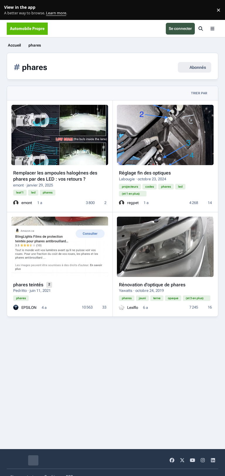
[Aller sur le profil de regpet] (121, 203)
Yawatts (125, 290)
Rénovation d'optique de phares (152, 284)
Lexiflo (132, 307)
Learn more (11, 10)
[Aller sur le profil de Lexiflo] (121, 307)
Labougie (127, 179)
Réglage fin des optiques (145, 173)
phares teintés (29, 284)
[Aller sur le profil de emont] (15, 203)
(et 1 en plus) (131, 193)
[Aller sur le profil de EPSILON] (15, 307)
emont (18, 185)
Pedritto (20, 290)
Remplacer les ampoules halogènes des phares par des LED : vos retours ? (55, 176)
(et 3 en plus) (195, 298)
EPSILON (28, 307)
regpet (133, 203)
